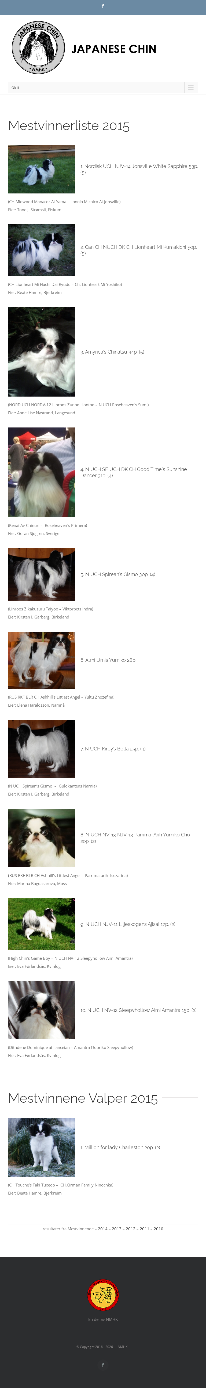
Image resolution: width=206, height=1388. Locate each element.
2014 (103, 1228)
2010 (158, 1228)
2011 (144, 1228)
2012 (130, 1228)
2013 (117, 1228)
